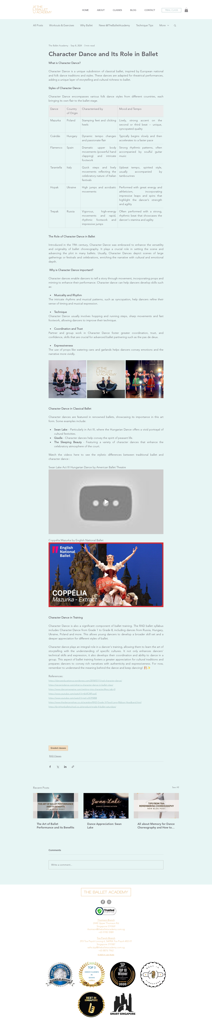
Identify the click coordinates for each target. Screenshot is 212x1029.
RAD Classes (55, 756)
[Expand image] (67, 379)
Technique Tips (144, 25)
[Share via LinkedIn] (65, 766)
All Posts (38, 25)
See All (175, 787)
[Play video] (106, 501)
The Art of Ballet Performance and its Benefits (55, 825)
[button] (171, 10)
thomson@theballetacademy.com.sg (106, 929)
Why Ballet (86, 25)
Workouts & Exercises (61, 25)
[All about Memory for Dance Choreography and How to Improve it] (156, 805)
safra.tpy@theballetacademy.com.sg (106, 947)
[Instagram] (109, 902)
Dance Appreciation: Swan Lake (104, 825)
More (162, 25)
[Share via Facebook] (50, 766)
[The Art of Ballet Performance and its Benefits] (55, 805)
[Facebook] (103, 902)
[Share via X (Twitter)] (57, 766)
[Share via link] (72, 766)
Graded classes (58, 748)
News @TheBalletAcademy (114, 25)
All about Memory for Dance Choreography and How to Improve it (156, 825)
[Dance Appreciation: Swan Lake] (106, 806)
